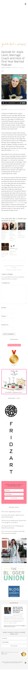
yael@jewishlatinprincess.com (10, 652)
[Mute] (20, 103)
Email (20, 109)
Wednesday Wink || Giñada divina (13, 253)
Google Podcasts (12, 109)
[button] (25, 4)
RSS (24, 109)
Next (23, 625)
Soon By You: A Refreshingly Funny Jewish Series (4, 254)
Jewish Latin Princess (14, 46)
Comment (6, 283)
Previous (22, 625)
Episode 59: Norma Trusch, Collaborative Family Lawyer (21, 234)
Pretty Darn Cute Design (13, 662)
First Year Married (18, 202)
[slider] (24, 102)
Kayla (8, 160)
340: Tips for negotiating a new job (11, 511)
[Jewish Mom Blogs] (14, 358)
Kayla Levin (15, 150)
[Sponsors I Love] (11, 477)
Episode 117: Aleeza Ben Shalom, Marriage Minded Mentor (4, 235)
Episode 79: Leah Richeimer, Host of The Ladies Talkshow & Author (13, 235)
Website (5, 325)
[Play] (3, 103)
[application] (14, 102)
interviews (6, 623)
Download (22, 105)
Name (4, 307)
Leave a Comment (19, 67)
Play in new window (12, 105)
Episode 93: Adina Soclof (13, 270)
